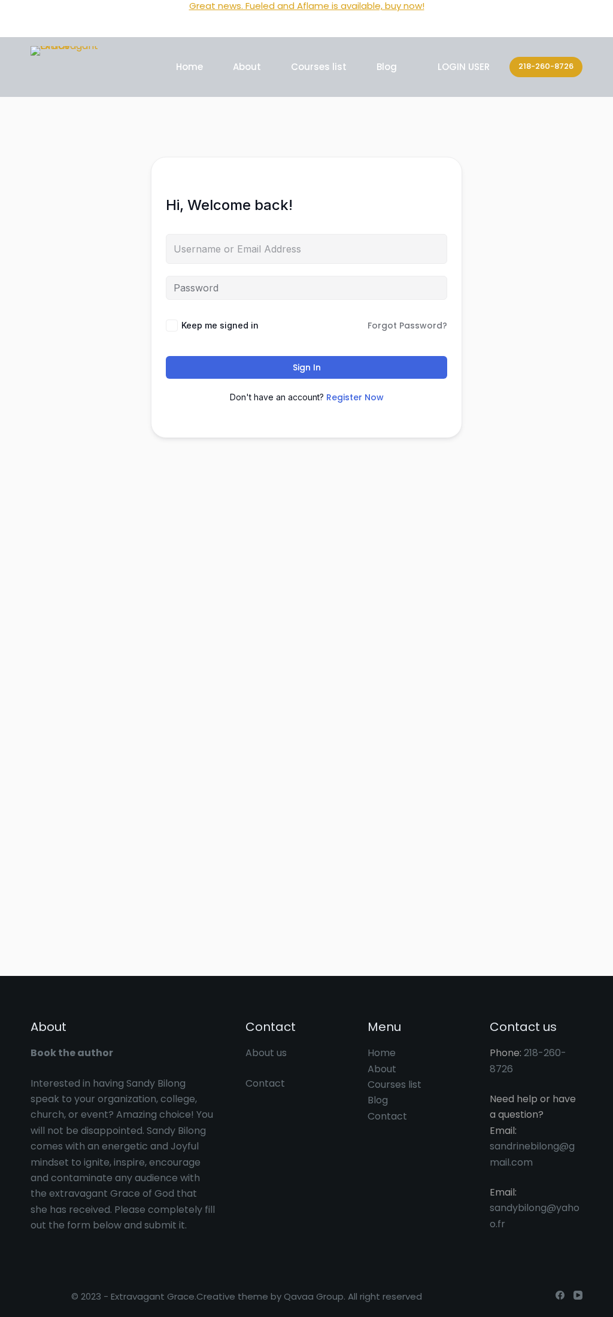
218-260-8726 (545, 66)
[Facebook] (560, 1295)
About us (266, 1053)
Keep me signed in (220, 325)
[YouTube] (577, 1295)
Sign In (307, 367)
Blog (387, 66)
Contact (265, 1083)
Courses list (319, 66)
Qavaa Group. (314, 1296)
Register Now (355, 397)
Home (189, 66)
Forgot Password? (407, 325)
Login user (464, 66)
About (247, 66)
